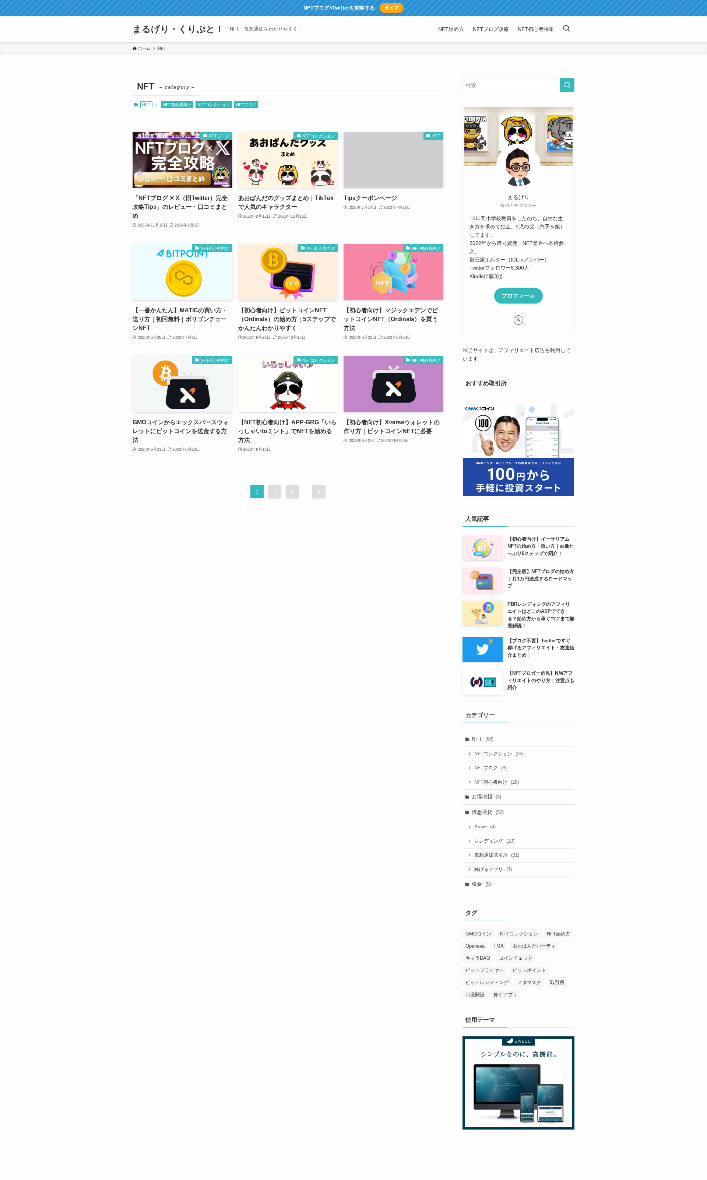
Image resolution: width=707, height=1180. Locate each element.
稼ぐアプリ (505, 994)
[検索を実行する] (567, 85)
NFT (482, 739)
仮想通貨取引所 (496, 855)
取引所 (557, 982)
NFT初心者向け (177, 104)
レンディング (494, 841)
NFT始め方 (558, 934)
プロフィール (518, 296)
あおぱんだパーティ (534, 946)
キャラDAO (477, 958)
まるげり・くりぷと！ (178, 29)
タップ (391, 7)
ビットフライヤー (484, 970)
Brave (485, 826)
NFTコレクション (213, 104)
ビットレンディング (487, 982)
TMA (498, 946)
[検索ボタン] (566, 29)
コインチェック (515, 958)
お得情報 (486, 797)
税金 (481, 884)
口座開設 (475, 994)
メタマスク (529, 982)
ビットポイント (529, 970)
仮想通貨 (488, 812)
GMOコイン (478, 934)
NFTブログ (246, 104)
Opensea (475, 946)
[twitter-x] (518, 320)
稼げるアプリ (493, 869)
